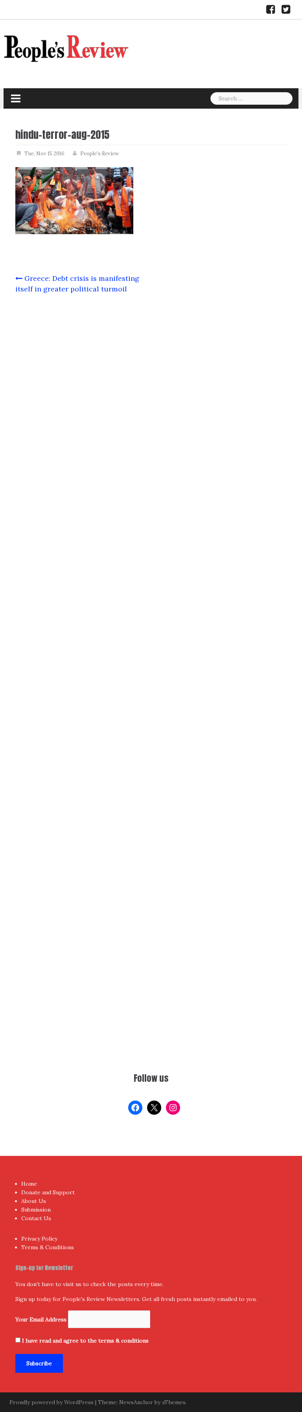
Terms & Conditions (47, 1247)
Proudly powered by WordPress (51, 1402)
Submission (36, 1209)
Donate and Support (48, 1192)
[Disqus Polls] (151, 404)
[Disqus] (151, 610)
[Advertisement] (151, 1001)
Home (29, 1183)
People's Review (99, 153)
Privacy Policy (39, 1238)
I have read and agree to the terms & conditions (85, 1340)
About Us (33, 1201)
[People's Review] (66, 47)
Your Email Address (40, 1319)
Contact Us (36, 1218)
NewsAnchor (136, 1402)
